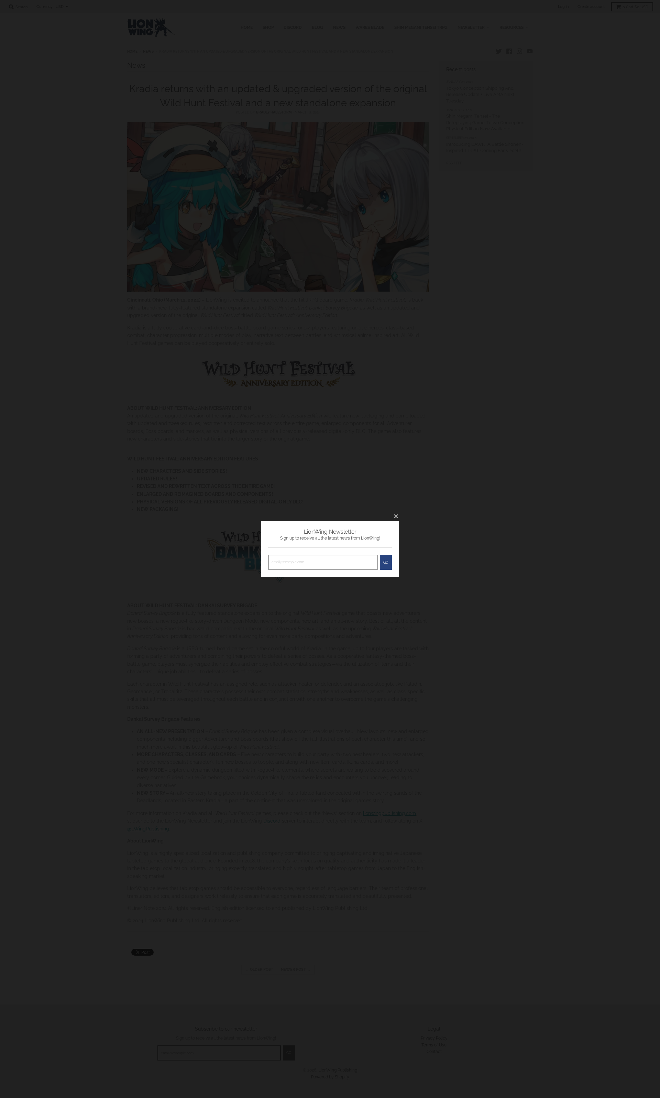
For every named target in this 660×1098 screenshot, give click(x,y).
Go (385, 562)
